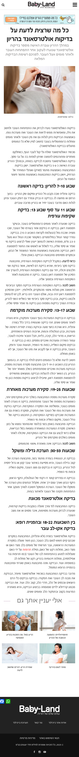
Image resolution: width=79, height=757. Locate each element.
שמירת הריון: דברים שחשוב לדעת (19, 669)
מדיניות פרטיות (27, 738)
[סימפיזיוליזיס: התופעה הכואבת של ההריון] (57, 620)
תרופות (27, 549)
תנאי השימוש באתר (49, 738)
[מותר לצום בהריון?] (57, 653)
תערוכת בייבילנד (20, 722)
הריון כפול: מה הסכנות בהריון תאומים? (20, 636)
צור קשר (38, 722)
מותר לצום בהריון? (57, 667)
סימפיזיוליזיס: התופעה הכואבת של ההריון (57, 636)
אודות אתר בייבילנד (57, 722)
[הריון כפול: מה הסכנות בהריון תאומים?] (20, 620)
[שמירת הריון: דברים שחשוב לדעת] (20, 653)
